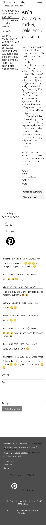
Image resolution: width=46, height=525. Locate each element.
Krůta (24, 183)
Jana (24, 173)
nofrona (6, 303)
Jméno (5, 374)
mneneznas (8, 356)
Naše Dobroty (14, 3)
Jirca (5, 328)
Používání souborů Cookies (15, 453)
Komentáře (8, 461)
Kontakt (7, 468)
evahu (5, 315)
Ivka (4, 287)
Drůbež (25, 180)
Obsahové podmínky (12, 456)
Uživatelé (7, 464)
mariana (6, 258)
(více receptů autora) (30, 177)
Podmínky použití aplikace (15, 443)
